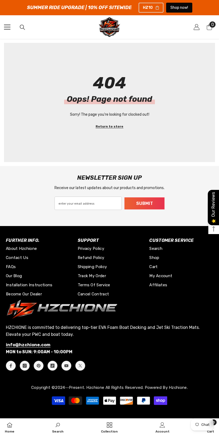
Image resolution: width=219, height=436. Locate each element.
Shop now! (179, 7)
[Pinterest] (39, 366)
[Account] (197, 27)
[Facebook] (11, 366)
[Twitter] (80, 366)
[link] (58, 427)
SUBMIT (144, 203)
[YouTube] (66, 366)
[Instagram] (25, 366)
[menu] (7, 27)
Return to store (109, 126)
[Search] (22, 27)
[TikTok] (52, 366)
